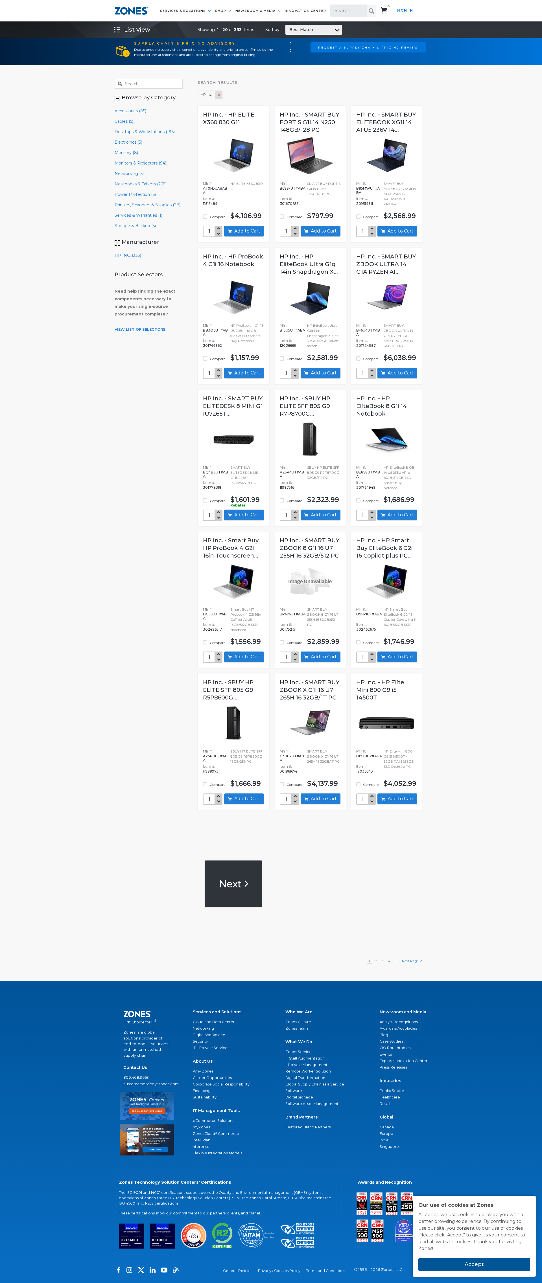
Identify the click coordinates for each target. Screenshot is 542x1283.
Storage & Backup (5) (135, 225)
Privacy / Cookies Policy (279, 1271)
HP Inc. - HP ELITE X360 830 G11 (228, 118)
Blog (384, 1035)
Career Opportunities (212, 1078)
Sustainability (205, 1097)
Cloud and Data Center (214, 1022)
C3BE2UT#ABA (292, 758)
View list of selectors (140, 329)
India (384, 1140)
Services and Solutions (217, 1011)
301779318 (212, 487)
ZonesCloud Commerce (216, 1133)
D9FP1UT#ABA (369, 614)
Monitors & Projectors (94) (140, 163)
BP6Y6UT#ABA (293, 614)
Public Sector (392, 1091)
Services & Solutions (183, 11)
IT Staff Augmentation (305, 1058)
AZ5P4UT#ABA (292, 474)
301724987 (366, 345)
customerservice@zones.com (147, 1084)
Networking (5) (129, 173)
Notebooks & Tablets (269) (141, 184)
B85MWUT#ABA (368, 190)
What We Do (298, 1041)
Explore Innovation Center (403, 1061)
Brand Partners (301, 1117)
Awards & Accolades (398, 1028)
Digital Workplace (209, 1035)
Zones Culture (298, 1022)
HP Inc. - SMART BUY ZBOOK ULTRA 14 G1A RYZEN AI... (386, 264)
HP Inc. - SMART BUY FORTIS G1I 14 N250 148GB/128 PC (309, 122)
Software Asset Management (311, 1104)
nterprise (201, 1146)
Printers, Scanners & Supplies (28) (147, 204)
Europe (386, 1133)
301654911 (364, 203)
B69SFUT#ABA (292, 188)
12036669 (288, 345)
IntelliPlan (201, 1140)
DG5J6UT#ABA (215, 616)
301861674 (288, 771)
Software (293, 1091)
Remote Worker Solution (308, 1071)
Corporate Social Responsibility (221, 1084)
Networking (203, 1028)
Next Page (411, 961)
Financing (202, 1091)
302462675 (366, 629)
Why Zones (203, 1071)
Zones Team (296, 1028)
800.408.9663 (136, 1077)
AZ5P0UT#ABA (215, 758)
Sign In (404, 10)
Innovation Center (305, 11)
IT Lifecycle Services (211, 1048)
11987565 (287, 487)
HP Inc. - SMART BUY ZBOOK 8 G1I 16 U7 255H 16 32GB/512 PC (309, 548)
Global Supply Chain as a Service (314, 1084)
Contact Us (135, 1067)
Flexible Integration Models (217, 1153)
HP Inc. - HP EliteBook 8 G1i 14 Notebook (381, 406)
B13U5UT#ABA (292, 330)
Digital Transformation (305, 1078)
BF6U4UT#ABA (368, 332)
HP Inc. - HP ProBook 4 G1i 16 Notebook (233, 260)
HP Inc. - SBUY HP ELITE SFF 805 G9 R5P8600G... (228, 690)
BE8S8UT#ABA (368, 474)
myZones (201, 1127)
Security (200, 1041)
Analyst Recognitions (399, 1022)
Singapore (389, 1146)
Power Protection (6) (135, 194)
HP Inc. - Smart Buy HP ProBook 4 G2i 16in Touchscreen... (231, 548)
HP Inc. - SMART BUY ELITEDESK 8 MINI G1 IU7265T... (233, 406)
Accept (474, 1264)
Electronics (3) (128, 142)
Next (231, 883)
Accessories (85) (130, 110)
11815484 (210, 203)
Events (386, 1054)
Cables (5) (124, 121)
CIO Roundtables (395, 1048)
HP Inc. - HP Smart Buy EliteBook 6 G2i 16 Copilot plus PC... (384, 548)
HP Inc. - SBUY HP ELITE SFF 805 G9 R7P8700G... (305, 406)
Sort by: (289, 29)
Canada (387, 1127)
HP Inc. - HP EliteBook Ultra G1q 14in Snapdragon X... (309, 264)
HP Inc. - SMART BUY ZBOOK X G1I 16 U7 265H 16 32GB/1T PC (309, 690)
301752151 (288, 629)
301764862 (212, 345)
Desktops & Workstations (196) (145, 131)
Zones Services (299, 1052)
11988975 (210, 771)
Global (386, 1117)
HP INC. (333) (128, 255)
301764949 (365, 487)
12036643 (364, 771)
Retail (385, 1104)
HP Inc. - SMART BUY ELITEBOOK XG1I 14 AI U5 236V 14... (386, 122)
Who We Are (298, 1011)
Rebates (238, 505)
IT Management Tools (216, 1110)
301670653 (289, 203)
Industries (390, 1080)
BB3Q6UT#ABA (215, 332)
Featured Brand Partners (308, 1127)
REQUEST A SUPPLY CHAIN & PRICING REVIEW (368, 47)
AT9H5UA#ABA (215, 190)
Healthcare (390, 1097)
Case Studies (391, 1041)
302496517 (212, 629)
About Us (203, 1061)
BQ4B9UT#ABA (215, 474)
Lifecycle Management (306, 1065)
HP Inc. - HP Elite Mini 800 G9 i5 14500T (380, 690)
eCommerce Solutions (213, 1120)
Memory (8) (126, 152)
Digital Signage (299, 1097)
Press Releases (393, 1067)
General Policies (237, 1271)
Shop (221, 11)
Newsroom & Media (256, 11)
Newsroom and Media (403, 1011)
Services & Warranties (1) (138, 215)
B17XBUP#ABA (369, 756)
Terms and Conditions (325, 1271)
